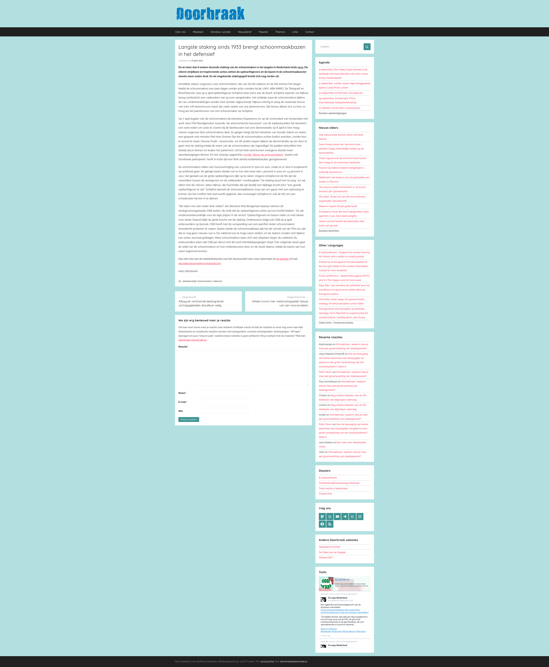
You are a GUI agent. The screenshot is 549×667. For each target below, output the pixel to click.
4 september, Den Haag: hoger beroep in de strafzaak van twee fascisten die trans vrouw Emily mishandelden (343, 73)
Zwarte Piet (325, 493)
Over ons (180, 31)
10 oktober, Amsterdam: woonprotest (339, 107)
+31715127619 (267, 661)
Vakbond (217, 281)
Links (295, 31)
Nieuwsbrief (244, 31)
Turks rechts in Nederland (333, 488)
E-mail (182, 402)
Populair (263, 31)
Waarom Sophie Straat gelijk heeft (338, 206)
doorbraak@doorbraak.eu (192, 340)
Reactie (183, 346)
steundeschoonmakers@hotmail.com (199, 263)
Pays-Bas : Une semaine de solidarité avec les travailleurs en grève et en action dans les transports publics (344, 289)
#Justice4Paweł (328, 477)
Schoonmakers (204, 281)
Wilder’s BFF (326, 557)
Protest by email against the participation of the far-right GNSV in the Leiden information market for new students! (343, 266)
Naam (182, 393)
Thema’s (280, 31)
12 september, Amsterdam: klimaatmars (341, 92)
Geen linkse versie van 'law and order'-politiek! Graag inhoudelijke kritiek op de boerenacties (341, 148)
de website (282, 258)
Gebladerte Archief (329, 546)
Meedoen (198, 31)
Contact (309, 31)
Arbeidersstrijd (189, 281)
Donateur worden (221, 31)
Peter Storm (325, 372)
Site (180, 411)
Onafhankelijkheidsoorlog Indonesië (339, 483)
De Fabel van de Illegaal (332, 552)
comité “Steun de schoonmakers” (263, 154)
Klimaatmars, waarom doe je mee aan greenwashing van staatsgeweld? (342, 386)
